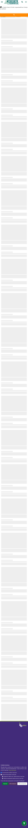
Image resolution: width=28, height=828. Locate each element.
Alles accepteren (22, 783)
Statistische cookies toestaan (9, 772)
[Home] (12, 2)
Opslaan (5, 783)
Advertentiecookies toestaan (9, 774)
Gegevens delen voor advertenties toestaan (14, 776)
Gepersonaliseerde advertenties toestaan (13, 778)
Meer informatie (12, 770)
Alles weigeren (12, 783)
